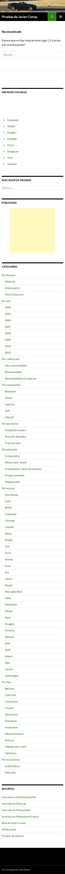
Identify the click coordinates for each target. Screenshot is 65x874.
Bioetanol (10, 391)
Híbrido (9, 417)
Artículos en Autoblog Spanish (19, 797)
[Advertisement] (32, 230)
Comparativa (12, 455)
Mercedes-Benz (13, 591)
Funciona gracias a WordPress (16, 869)
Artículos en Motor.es (14, 803)
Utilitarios (10, 753)
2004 (8, 307)
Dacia (8, 533)
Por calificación (10, 359)
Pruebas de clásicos (13, 835)
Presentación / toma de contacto (23, 468)
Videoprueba (12, 481)
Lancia (8, 578)
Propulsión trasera (15, 430)
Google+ (12, 132)
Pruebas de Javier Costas (19, 17)
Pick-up (9, 740)
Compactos (11, 701)
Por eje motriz (10, 423)
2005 (8, 313)
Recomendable (13, 371)
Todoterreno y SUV (15, 746)
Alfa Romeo (11, 494)
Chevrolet (10, 514)
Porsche (9, 630)
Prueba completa (14, 475)
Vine (9, 157)
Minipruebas (9, 829)
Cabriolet (10, 695)
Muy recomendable (16, 365)
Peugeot (9, 623)
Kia (7, 572)
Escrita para (8, 275)
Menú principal (60, 16)
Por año (6, 300)
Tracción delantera (15, 436)
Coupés (9, 707)
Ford (7, 552)
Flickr (10, 145)
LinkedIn (12, 138)
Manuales (10, 772)
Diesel (8, 397)
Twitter (11, 126)
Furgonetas (11, 727)
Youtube (12, 163)
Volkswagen (11, 675)
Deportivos (11, 714)
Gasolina (10, 404)
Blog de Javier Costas (13, 822)
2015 (8, 352)
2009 (8, 339)
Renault (9, 636)
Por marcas (8, 488)
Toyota (9, 669)
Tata (7, 662)
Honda (9, 559)
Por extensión (9, 449)
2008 (8, 333)
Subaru (9, 656)
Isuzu (8, 565)
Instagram (12, 151)
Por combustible (11, 384)
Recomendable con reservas (20, 378)
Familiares (11, 720)
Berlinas (9, 688)
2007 (8, 326)
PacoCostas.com (14, 294)
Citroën (9, 527)
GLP (7, 410)
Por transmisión (11, 759)
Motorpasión (12, 287)
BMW (8, 507)
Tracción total (13, 443)
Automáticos (12, 766)
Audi (7, 501)
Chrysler (10, 520)
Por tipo (6, 682)
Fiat (7, 546)
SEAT (8, 649)
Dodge (8, 539)
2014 (8, 346)
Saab (7, 643)
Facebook (12, 119)
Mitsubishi (11, 604)
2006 (8, 320)
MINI (8, 598)
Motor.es (10, 281)
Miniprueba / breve (16, 462)
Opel (7, 617)
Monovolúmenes (14, 733)
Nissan (9, 611)
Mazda (8, 585)
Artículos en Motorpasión (16, 810)
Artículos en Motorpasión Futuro (20, 816)
